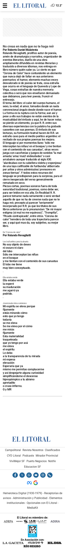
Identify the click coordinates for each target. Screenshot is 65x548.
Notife (52, 461)
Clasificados (52, 450)
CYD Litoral (14, 455)
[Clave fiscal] (32, 536)
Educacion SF (32, 466)
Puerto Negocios (37, 461)
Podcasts (28, 455)
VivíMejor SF (17, 461)
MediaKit (32, 507)
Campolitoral (13, 450)
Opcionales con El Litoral (42, 503)
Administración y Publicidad (30, 498)
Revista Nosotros (33, 450)
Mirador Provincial (47, 455)
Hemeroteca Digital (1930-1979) (22, 493)
